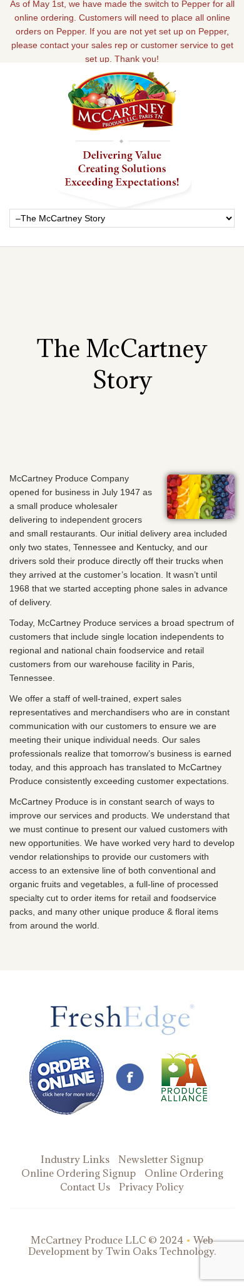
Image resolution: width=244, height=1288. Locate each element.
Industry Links (75, 1159)
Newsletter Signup (160, 1159)
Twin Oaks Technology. (161, 1251)
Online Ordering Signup (78, 1173)
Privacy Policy (151, 1186)
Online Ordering (184, 1173)
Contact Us (85, 1186)
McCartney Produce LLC (88, 1240)
